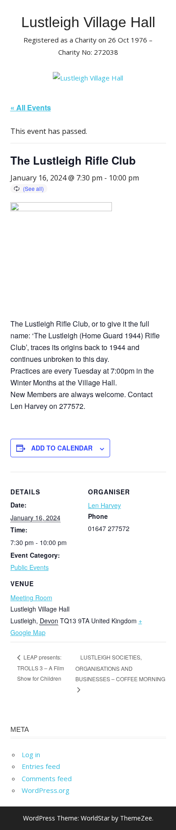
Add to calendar (62, 447)
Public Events (29, 567)
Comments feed (47, 778)
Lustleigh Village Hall (88, 22)
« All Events (30, 107)
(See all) (33, 188)
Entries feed (41, 766)
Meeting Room (31, 597)
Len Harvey (104, 505)
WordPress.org (45, 790)
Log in (31, 754)
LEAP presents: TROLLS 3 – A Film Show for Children (40, 667)
